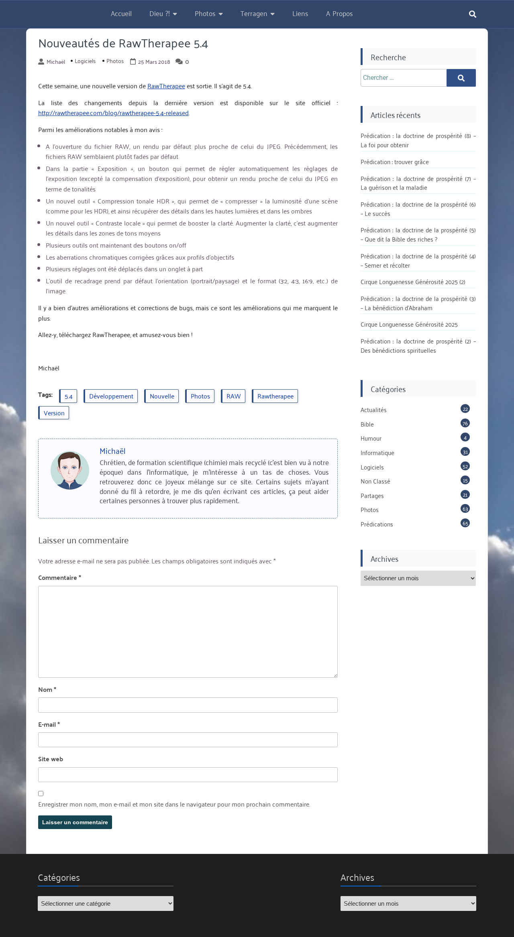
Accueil (121, 12)
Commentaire (59, 577)
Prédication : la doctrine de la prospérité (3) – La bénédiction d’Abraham (418, 303)
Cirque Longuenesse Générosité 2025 (409, 323)
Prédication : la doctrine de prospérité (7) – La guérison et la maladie (418, 183)
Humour (371, 437)
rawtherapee (275, 395)
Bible (367, 423)
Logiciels (85, 60)
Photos (205, 12)
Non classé (375, 480)
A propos (339, 12)
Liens (300, 12)
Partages (372, 495)
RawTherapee (166, 85)
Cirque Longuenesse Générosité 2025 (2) (413, 281)
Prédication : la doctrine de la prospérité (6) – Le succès (418, 208)
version (54, 412)
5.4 (69, 395)
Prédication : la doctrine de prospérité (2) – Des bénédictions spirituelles (418, 345)
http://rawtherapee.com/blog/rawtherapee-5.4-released (113, 112)
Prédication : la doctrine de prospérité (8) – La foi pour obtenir (418, 140)
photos (200, 395)
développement (111, 395)
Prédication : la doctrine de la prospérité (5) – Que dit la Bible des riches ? (418, 234)
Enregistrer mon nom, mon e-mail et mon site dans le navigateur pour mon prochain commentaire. (174, 804)
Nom (47, 689)
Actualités (374, 409)
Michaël (56, 61)
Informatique (377, 452)
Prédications (377, 523)
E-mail (49, 724)
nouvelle (162, 395)
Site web (50, 759)
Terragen (254, 12)
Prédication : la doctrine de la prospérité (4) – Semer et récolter (418, 260)
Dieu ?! (159, 12)
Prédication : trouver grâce (395, 161)
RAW (233, 395)
